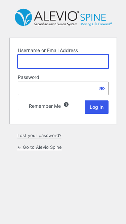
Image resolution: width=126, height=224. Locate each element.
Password (28, 77)
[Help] (66, 104)
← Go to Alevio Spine (39, 147)
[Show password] (102, 88)
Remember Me (45, 106)
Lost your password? (39, 135)
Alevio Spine (63, 18)
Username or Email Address (48, 50)
